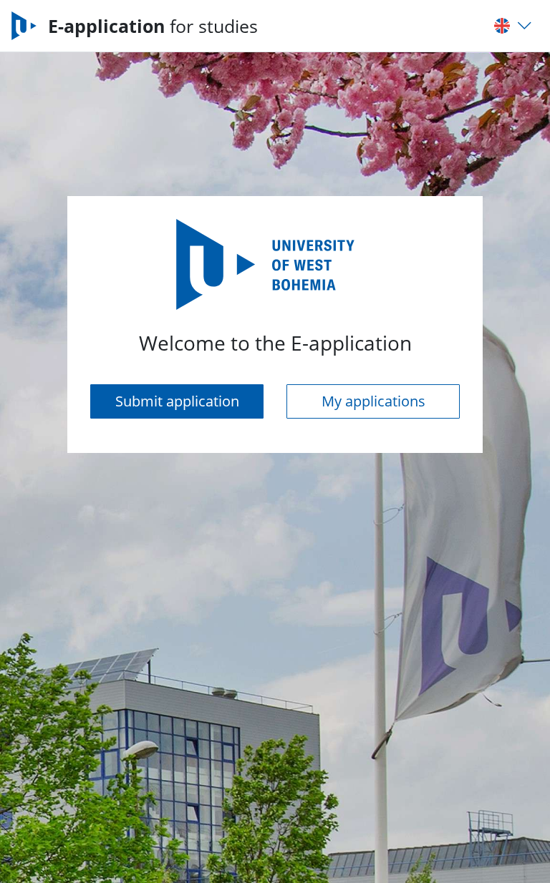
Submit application (177, 401)
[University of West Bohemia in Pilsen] (29, 25)
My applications (373, 401)
